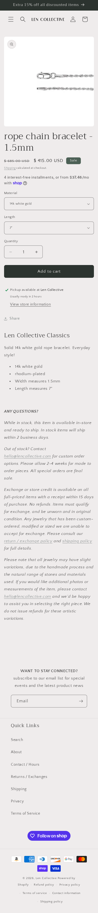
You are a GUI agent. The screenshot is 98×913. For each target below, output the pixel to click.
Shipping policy (51, 901)
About (16, 752)
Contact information (66, 893)
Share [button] (15, 318)
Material (10, 193)
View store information (30, 304)
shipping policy (77, 541)
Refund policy (44, 884)
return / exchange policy (28, 541)
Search (17, 740)
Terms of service (35, 893)
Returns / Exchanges (29, 777)
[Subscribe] (81, 701)
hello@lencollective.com (27, 456)
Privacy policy (69, 884)
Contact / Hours (25, 764)
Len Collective (46, 878)
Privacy (17, 801)
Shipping (10, 168)
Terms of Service (25, 813)
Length (9, 217)
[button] (11, 19)
